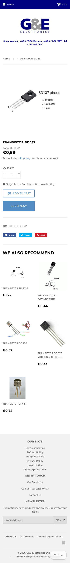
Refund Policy (35, 452)
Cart (64, 4)
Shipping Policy (35, 456)
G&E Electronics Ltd (38, 552)
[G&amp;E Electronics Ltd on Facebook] (64, 543)
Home (6, 58)
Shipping (24, 158)
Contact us (35, 494)
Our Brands (27, 536)
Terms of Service (35, 447)
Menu (10, 4)
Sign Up (60, 520)
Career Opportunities (49, 536)
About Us (11, 536)
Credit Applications (35, 469)
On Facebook (35, 482)
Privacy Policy (35, 460)
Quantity (8, 167)
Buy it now (19, 206)
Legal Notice (35, 465)
